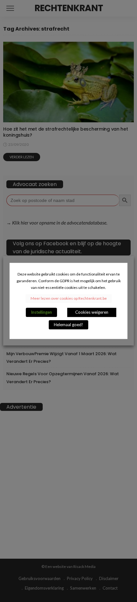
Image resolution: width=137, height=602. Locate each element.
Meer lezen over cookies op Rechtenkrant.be (69, 298)
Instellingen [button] (41, 312)
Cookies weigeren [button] (91, 312)
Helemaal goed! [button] (68, 324)
